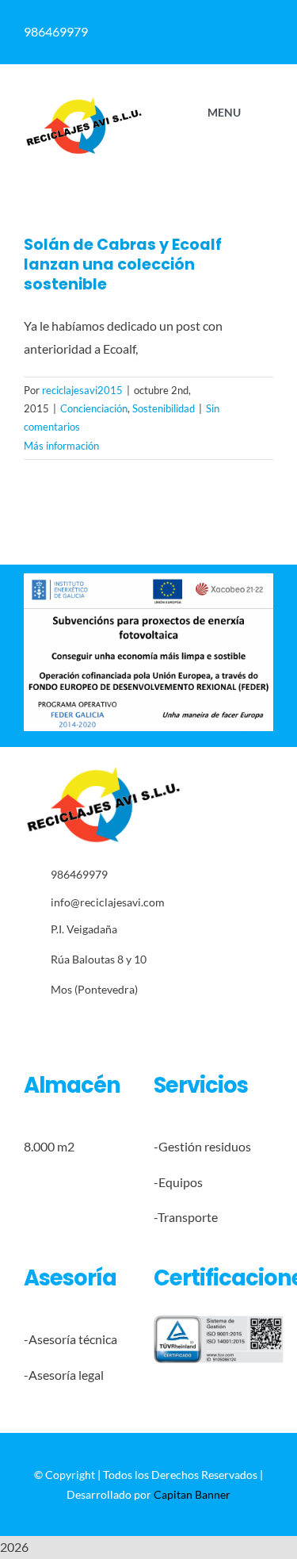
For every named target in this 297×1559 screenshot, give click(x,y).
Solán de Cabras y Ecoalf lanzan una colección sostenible (123, 264)
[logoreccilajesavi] (83, 101)
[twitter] (52, 1024)
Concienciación (94, 408)
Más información (61, 445)
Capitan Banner (192, 1494)
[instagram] (77, 1024)
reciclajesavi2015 (82, 390)
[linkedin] (101, 1024)
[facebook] (28, 1024)
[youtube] (126, 1024)
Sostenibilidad (163, 408)
